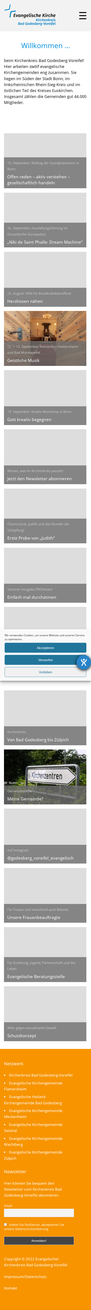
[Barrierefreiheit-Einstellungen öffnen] (83, 662)
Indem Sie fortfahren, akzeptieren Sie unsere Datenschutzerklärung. (34, 1227)
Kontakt (10, 1288)
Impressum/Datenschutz (25, 1276)
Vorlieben (45, 672)
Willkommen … (45, 45)
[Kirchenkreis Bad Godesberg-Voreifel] (30, 24)
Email (8, 1206)
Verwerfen (45, 660)
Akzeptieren (45, 647)
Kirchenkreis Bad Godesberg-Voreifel (40, 1075)
